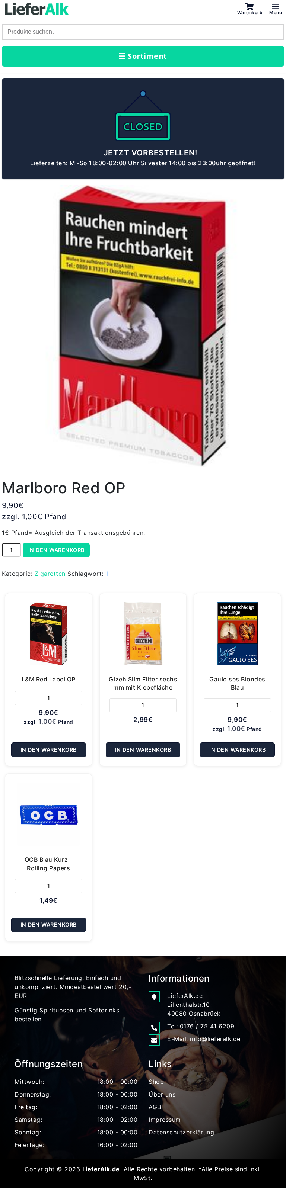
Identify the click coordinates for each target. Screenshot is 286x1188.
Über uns (162, 1094)
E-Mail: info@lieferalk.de (204, 1039)
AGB (155, 1107)
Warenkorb (250, 12)
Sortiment (146, 56)
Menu (275, 12)
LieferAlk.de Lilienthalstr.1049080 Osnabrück (194, 1004)
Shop (156, 1081)
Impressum (165, 1119)
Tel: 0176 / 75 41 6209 (200, 1026)
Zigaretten (50, 573)
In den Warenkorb (56, 550)
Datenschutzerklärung (181, 1132)
